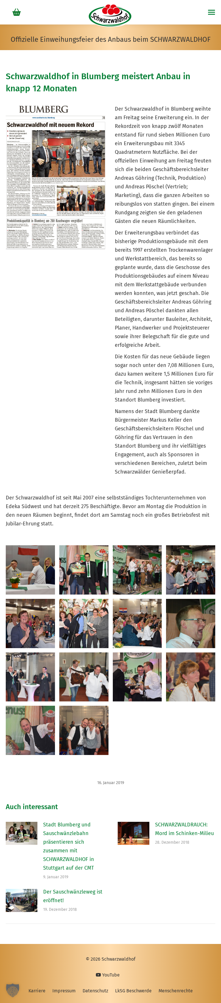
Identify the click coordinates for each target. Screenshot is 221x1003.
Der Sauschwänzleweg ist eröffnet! (72, 896)
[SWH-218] (83, 677)
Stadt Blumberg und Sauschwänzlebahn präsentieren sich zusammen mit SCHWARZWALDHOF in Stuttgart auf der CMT (68, 846)
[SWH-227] (190, 677)
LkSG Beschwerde (133, 990)
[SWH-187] (137, 570)
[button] (12, 990)
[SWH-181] (83, 570)
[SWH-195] (83, 623)
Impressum (64, 990)
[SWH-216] (190, 623)
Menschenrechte (176, 990)
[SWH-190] (190, 570)
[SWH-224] (137, 677)
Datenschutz (95, 990)
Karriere (36, 990)
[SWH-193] (30, 623)
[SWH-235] (30, 730)
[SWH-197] (137, 623)
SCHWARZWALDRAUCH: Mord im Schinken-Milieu (184, 829)
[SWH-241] (83, 730)
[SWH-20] (30, 570)
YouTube (110, 975)
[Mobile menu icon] (211, 12)
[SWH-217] (30, 677)
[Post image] (21, 833)
